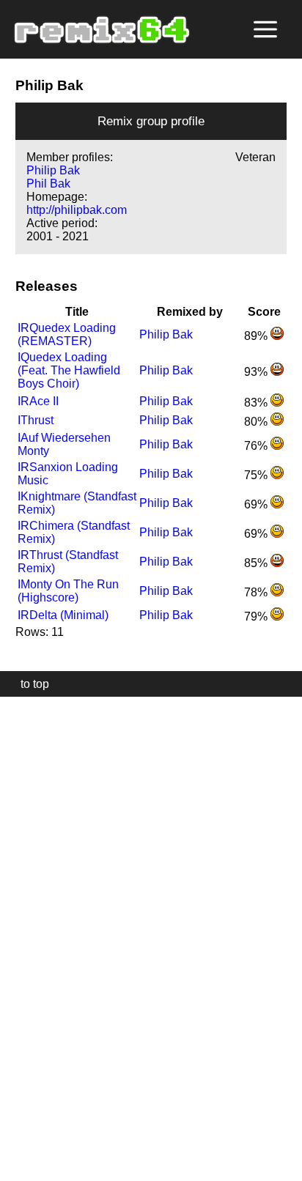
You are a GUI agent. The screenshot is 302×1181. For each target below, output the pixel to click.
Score (264, 312)
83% (257, 402)
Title (77, 312)
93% (257, 372)
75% (257, 475)
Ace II (38, 401)
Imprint (17, 1147)
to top (27, 684)
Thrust (36, 420)
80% (257, 421)
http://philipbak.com (76, 210)
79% (257, 616)
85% (257, 563)
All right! (15, 1125)
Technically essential (29, 937)
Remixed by (190, 312)
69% (257, 504)
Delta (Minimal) (63, 615)
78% (257, 592)
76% (257, 446)
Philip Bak (53, 170)
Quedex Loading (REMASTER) (67, 334)
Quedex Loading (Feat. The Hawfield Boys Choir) (69, 370)
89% (257, 336)
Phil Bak (48, 183)
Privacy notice (19, 1167)
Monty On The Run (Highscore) (68, 591)
